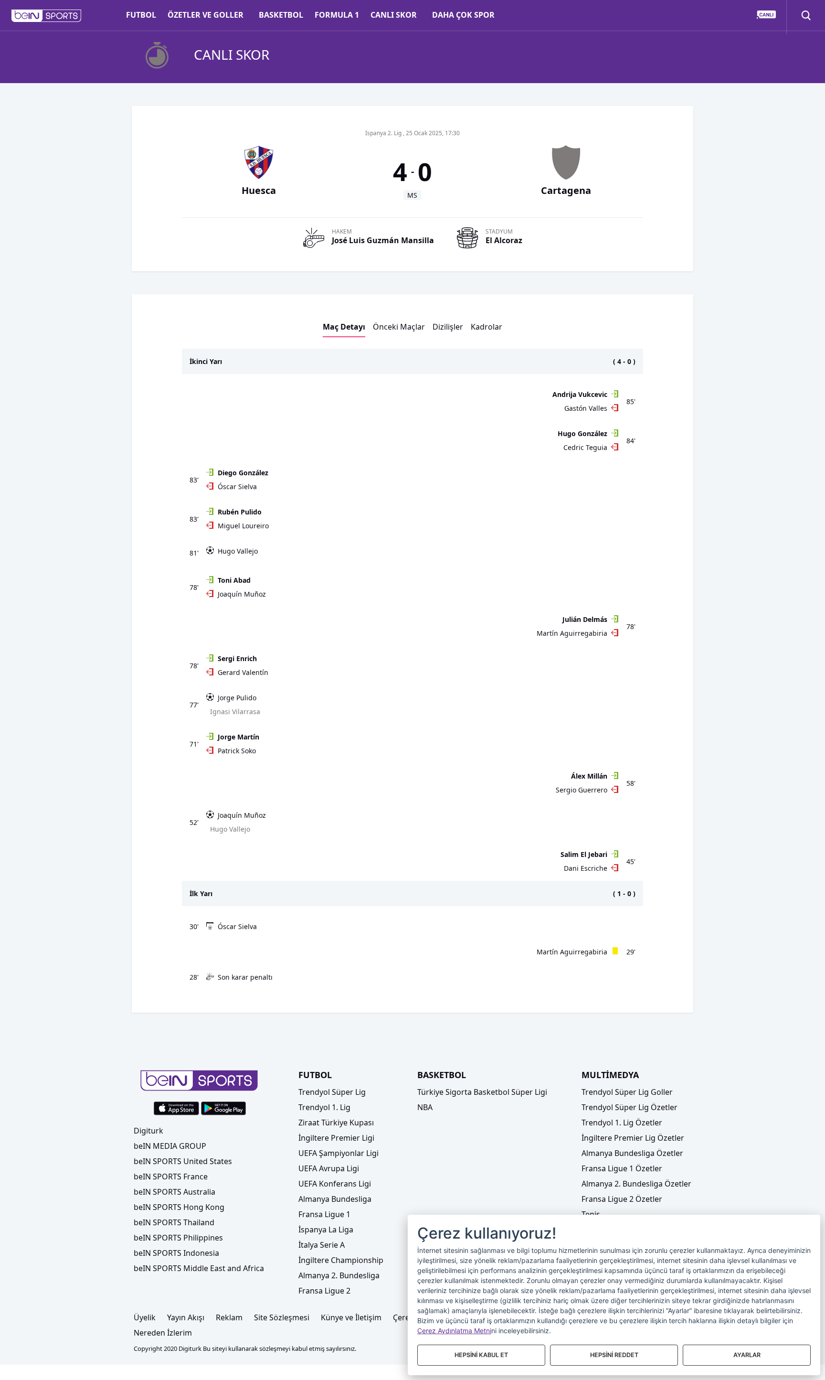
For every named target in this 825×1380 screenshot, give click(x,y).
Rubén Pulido (240, 511)
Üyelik (145, 1317)
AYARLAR (747, 1355)
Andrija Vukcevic (579, 394)
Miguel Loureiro (243, 525)
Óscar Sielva (237, 486)
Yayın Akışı (185, 1317)
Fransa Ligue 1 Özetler (622, 1168)
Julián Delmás (584, 619)
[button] (46, 16)
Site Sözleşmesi (281, 1317)
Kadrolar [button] (486, 326)
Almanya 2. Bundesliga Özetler (636, 1183)
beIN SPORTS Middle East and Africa (199, 1268)
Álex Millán (589, 776)
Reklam (229, 1317)
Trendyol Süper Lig (332, 1092)
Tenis (591, 1214)
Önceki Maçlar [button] (399, 326)
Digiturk (148, 1130)
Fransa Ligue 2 (324, 1290)
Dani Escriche (585, 868)
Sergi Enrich (237, 658)
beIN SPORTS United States (183, 1161)
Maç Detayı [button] (344, 326)
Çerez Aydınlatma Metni (454, 1331)
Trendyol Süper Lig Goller (627, 1092)
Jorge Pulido (237, 697)
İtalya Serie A (321, 1245)
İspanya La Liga (325, 1229)
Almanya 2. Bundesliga (339, 1275)
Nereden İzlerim (163, 1332)
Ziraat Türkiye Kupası (336, 1122)
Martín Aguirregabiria (572, 633)
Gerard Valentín (243, 672)
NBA (425, 1107)
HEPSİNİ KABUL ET (481, 1355)
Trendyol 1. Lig (324, 1107)
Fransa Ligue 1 (324, 1214)
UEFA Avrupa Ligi (328, 1168)
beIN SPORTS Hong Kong (179, 1207)
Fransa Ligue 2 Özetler (622, 1199)
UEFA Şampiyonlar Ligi (338, 1153)
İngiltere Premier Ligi (336, 1138)
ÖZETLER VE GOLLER (205, 15)
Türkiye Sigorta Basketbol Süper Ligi (482, 1092)
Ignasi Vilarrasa (235, 711)
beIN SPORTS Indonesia (176, 1253)
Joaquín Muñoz (242, 594)
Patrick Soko (237, 750)
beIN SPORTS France (171, 1176)
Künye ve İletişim (351, 1317)
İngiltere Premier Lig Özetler (633, 1138)
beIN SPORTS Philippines (178, 1237)
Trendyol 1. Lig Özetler (622, 1122)
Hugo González (582, 433)
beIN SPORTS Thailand (174, 1222)
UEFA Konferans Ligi (334, 1183)
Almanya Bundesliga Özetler (632, 1153)
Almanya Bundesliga (334, 1199)
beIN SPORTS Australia (174, 1192)
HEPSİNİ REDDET (614, 1355)
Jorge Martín (238, 736)
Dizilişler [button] (448, 326)
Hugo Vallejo (238, 551)
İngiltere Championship (340, 1260)
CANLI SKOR (393, 15)
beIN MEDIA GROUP (170, 1146)
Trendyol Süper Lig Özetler (629, 1107)
